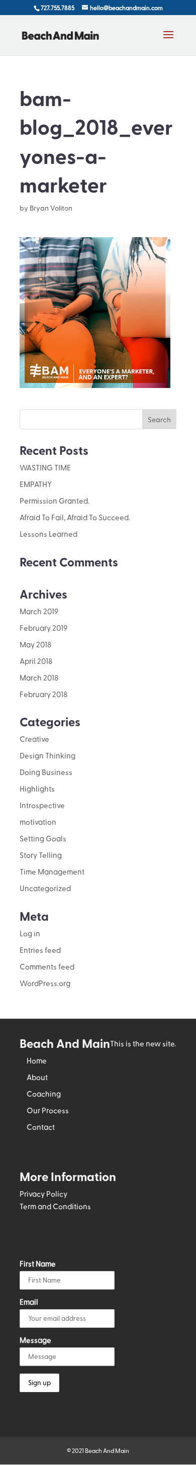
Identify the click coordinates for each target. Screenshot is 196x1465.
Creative (34, 738)
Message (35, 1339)
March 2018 (39, 677)
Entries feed (40, 949)
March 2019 (39, 611)
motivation (38, 821)
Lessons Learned (48, 533)
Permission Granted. (54, 500)
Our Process (48, 1110)
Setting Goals (43, 838)
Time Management (52, 871)
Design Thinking (47, 755)
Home (37, 1060)
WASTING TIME (45, 467)
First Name (38, 1263)
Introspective (42, 805)
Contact (41, 1126)
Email (29, 1301)
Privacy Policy (43, 1193)
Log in (30, 933)
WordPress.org (45, 983)
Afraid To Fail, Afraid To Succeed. (75, 517)
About (37, 1077)
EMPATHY (36, 484)
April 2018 (36, 660)
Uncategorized (45, 888)
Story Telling (41, 854)
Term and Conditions (55, 1206)
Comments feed (47, 966)
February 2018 (43, 694)
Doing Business (46, 771)
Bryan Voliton (51, 208)
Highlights (37, 788)
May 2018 (35, 644)
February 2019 (43, 627)
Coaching (44, 1093)
